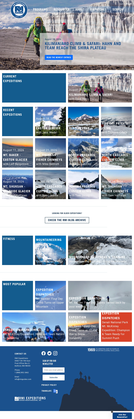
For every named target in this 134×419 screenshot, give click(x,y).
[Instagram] (55, 353)
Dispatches (98, 9)
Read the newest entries (59, 57)
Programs (40, 9)
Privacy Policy (49, 385)
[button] (122, 415)
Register (129, 4)
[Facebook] (43, 353)
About (79, 9)
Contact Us (20, 353)
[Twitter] (49, 353)
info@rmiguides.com (23, 379)
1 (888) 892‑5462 (22, 373)
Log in (121, 4)
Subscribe (54, 377)
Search (118, 9)
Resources (62, 9)
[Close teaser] (112, 412)
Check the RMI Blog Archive (67, 220)
